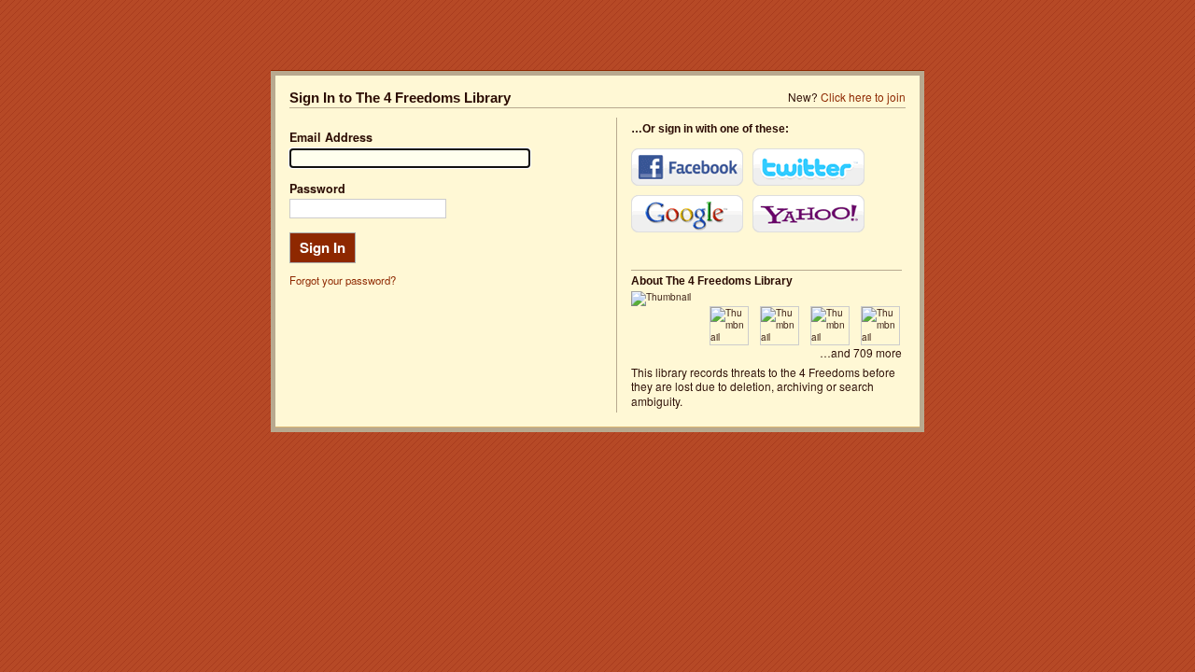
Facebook (687, 167)
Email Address (331, 137)
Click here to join (863, 97)
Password (317, 188)
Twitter (808, 167)
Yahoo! (808, 213)
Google (687, 213)
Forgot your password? (342, 280)
